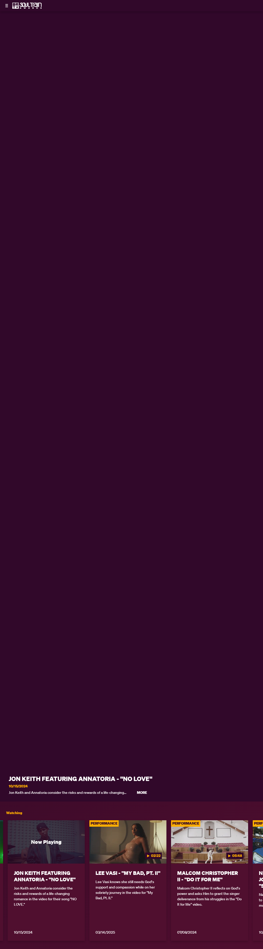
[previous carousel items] (8, 852)
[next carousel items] (254, 852)
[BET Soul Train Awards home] (27, 7)
